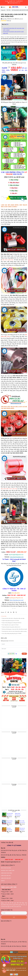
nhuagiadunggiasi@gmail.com (14, 2)
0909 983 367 (20, 1)
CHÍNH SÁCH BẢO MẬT (6, 878)
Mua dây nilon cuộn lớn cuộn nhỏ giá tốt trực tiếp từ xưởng (14, 631)
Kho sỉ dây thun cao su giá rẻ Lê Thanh (10, 624)
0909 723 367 (13, 1)
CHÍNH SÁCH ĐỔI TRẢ (6, 875)
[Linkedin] (11, 612)
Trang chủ (3, 10)
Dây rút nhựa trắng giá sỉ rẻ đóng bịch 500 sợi (11, 622)
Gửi (24, 653)
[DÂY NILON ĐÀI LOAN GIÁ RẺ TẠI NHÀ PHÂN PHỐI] (14, 7)
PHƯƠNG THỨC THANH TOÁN (7, 870)
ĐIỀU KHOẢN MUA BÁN (6, 867)
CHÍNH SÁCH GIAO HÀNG (6, 873)
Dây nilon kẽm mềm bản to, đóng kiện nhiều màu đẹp (13, 618)
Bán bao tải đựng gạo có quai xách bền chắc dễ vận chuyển (14, 629)
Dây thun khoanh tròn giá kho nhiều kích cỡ (11, 627)
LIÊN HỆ (2, 880)
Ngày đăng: (4, 18)
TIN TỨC (8, 10)
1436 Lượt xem (19, 18)
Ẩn (7, 24)
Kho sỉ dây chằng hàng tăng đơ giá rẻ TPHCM (11, 633)
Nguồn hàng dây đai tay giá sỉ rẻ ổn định (10, 620)
